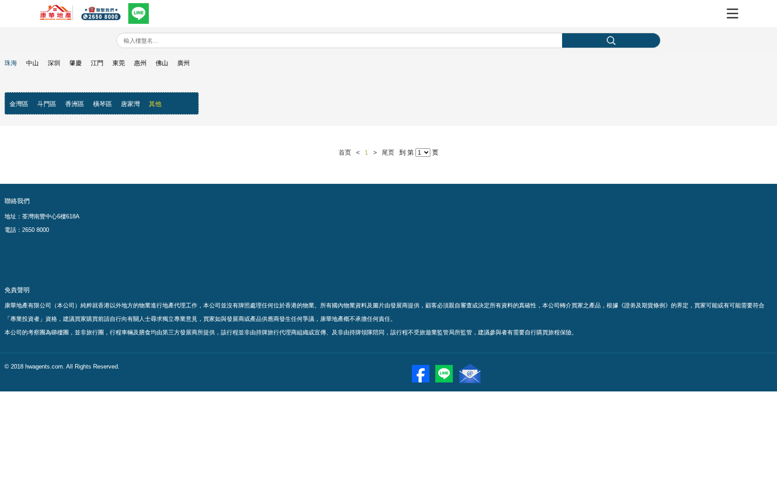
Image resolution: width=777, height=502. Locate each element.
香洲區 (74, 103)
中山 (32, 63)
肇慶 (75, 63)
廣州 (183, 63)
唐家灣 (130, 103)
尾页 (388, 152)
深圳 (54, 63)
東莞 (118, 63)
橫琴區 (102, 103)
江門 (97, 63)
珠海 (10, 63)
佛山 (162, 63)
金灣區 (18, 103)
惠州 (140, 63)
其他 (155, 103)
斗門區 (46, 103)
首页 (345, 152)
